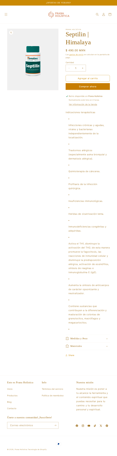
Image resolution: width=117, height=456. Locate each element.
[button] (6, 14)
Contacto (11, 408)
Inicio (10, 389)
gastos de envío (76, 54)
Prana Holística (21, 449)
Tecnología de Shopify (37, 449)
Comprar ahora (87, 86)
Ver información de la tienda (83, 104)
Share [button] (71, 355)
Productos (12, 395)
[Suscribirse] (55, 425)
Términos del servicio (52, 389)
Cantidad (70, 62)
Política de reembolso (53, 395)
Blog (9, 402)
